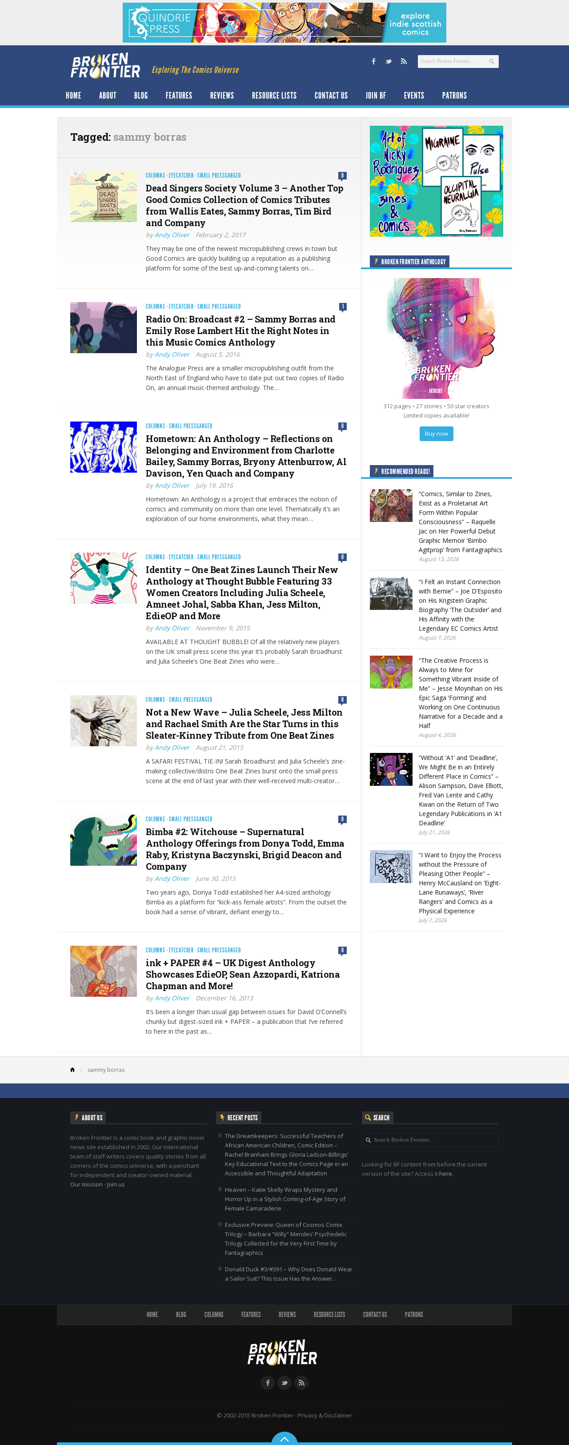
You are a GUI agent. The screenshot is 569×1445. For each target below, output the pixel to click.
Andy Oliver (172, 235)
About (107, 95)
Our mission (86, 1184)
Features (179, 95)
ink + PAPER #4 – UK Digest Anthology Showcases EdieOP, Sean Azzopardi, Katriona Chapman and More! (243, 974)
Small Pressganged (219, 175)
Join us (116, 1184)
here (445, 1174)
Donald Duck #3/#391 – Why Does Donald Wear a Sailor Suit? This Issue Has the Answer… (289, 1273)
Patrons (454, 95)
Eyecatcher (181, 175)
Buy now (436, 434)
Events (414, 95)
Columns (155, 175)
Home (73, 95)
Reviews (222, 95)
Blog (141, 95)
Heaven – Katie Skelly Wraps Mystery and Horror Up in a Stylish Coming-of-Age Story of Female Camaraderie (285, 1199)
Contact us (331, 95)
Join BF (376, 95)
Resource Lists (274, 95)
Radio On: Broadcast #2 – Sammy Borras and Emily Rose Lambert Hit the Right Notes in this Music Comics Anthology (241, 330)
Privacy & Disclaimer (325, 1415)
